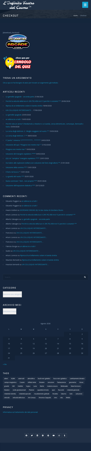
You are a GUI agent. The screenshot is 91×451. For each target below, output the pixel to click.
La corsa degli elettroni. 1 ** (16, 136)
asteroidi (21, 379)
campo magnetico (10, 382)
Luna (35, 386)
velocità (6, 398)
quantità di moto (43, 390)
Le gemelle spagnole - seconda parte (20, 97)
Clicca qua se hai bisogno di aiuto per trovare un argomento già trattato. (30, 83)
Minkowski (64, 386)
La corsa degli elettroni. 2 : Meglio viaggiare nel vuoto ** (27, 131)
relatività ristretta (10, 394)
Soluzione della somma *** (16, 167)
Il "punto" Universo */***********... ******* (23, 140)
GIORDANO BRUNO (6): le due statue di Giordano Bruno (41, 210)
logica (28, 386)
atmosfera (31, 379)
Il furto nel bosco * (13, 172)
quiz (53, 390)
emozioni (51, 382)
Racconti (61, 390)
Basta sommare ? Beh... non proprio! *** (21, 181)
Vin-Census (31, 398)
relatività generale (73, 390)
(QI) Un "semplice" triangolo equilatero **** (23, 158)
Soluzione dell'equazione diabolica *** (20, 185)
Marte (42, 386)
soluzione (79, 394)
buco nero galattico (60, 379)
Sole (71, 394)
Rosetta (55, 394)
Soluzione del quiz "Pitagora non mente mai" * (23, 145)
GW (13, 386)
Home (75, 16)
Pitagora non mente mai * (16, 149)
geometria (72, 382)
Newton (6, 390)
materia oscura (52, 386)
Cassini (22, 382)
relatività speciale (25, 394)
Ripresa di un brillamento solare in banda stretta (24, 106)
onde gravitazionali (19, 390)
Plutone (31, 390)
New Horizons (75, 386)
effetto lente (32, 382)
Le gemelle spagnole (14, 115)
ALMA (13, 379)
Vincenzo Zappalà (45, 398)
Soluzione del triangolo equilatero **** (21, 154)
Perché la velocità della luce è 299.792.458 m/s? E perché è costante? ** (33, 101)
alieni (6, 379)
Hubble (20, 386)
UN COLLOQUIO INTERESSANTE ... (19, 110)
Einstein (41, 382)
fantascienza (61, 382)
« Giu (5, 364)
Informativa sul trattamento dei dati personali (20, 412)
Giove (81, 382)
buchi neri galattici (44, 379)
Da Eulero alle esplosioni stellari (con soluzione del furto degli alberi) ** (33, 163)
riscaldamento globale (41, 394)
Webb (68, 398)
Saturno (63, 394)
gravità (6, 386)
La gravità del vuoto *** (15, 176)
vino (55, 398)
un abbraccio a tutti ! (13, 119)
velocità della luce (19, 398)
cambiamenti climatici (77, 379)
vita (61, 398)
